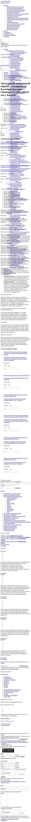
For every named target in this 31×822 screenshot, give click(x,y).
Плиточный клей (14, 230)
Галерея (6, 687)
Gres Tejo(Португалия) (16, 60)
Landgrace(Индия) (15, 193)
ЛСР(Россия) (13, 152)
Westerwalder (13, 151)
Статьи (6, 685)
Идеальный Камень (15, 206)
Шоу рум (6, 681)
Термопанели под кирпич (17, 175)
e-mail (2, 666)
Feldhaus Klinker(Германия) (17, 127)
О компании (7, 32)
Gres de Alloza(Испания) (16, 57)
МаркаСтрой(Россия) (16, 80)
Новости (6, 684)
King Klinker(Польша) (16, 179)
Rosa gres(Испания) (15, 69)
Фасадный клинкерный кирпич (15, 11)
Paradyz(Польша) (14, 67)
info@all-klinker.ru (5, 718)
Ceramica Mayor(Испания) (17, 53)
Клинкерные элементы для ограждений (18, 14)
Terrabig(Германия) (15, 106)
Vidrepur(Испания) (15, 222)
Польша (12, 81)
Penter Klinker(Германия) (16, 131)
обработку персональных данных (10, 669)
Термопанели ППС (15, 176)
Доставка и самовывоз (10, 35)
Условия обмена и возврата (11, 691)
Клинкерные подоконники (14, 15)
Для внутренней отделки (17, 203)
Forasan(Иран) (14, 191)
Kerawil (9, 500)
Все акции (3, 545)
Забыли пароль (5, 758)
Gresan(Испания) (14, 62)
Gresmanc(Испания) (15, 63)
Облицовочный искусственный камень (17, 18)
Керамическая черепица (13, 26)
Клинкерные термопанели (17, 159)
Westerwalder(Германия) (16, 111)
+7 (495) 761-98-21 (6, 1)
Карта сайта (7, 696)
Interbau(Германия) (15, 64)
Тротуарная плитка (12, 29)
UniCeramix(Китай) (15, 110)
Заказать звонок (5, 2)
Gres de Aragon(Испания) (17, 59)
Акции (6, 31)
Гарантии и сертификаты (10, 695)
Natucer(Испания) (15, 66)
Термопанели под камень (17, 174)
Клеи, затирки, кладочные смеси (16, 23)
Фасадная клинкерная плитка (15, 8)
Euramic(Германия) (15, 55)
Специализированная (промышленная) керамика (17, 522)
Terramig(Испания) (15, 108)
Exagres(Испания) (15, 56)
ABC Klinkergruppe (12, 498)
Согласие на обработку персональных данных (13, 740)
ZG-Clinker (10, 510)
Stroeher (9, 507)
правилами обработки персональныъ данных (13, 781)
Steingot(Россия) (14, 134)
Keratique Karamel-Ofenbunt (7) (19, 117)
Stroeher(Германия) (15, 73)
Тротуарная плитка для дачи (17, 256)
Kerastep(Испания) (15, 97)
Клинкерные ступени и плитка (15, 6)
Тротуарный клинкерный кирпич (16, 9)
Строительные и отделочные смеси (19, 232)
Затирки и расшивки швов (17, 226)
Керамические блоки (12, 28)
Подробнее (4, 573)
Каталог (6, 5)
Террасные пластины (12, 16)
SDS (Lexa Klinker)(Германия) (18, 70)
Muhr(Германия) (14, 130)
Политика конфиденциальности (12, 689)
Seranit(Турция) (14, 72)
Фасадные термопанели (13, 12)
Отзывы (6, 694)
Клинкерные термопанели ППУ (19, 161)
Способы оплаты (8, 33)
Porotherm (12, 244)
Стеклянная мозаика (12, 22)
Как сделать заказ (8, 692)
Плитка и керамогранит (13, 25)
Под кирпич (13, 205)
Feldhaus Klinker (11, 499)
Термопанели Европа (16, 172)
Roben (8, 505)
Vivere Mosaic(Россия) (16, 223)
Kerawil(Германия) (15, 128)
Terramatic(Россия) (15, 107)
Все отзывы (4, 659)
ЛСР (8, 512)
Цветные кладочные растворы (18, 233)
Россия (12, 123)
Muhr (8, 502)
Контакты (6, 36)
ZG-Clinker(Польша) (15, 182)
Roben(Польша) (14, 181)
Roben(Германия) (14, 101)
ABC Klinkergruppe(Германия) (18, 52)
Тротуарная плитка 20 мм (17, 254)
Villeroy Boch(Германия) (16, 198)
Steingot (9, 506)
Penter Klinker (10, 503)
